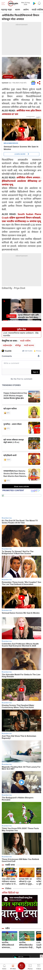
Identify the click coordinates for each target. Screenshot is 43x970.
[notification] (39, 3)
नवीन (7, 928)
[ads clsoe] (41, 956)
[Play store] (34, 3)
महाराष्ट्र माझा (6, 9)
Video (8, 888)
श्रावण (17, 9)
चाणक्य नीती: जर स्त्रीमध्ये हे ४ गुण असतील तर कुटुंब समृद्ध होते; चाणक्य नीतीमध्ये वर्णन (26, 881)
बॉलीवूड (18, 345)
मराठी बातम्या (29, 345)
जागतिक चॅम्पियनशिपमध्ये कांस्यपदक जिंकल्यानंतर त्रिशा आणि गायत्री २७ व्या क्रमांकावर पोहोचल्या (9, 945)
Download (8, 77)
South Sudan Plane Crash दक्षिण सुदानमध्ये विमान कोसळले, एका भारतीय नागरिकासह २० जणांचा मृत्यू (21, 217)
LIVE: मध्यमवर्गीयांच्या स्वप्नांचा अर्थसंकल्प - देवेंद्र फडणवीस (20, 334)
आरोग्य (26, 9)
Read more (11, 316)
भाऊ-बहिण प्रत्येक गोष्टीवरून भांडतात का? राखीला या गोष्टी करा (9, 881)
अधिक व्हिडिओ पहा (10, 892)
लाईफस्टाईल (7, 345)
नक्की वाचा (10, 864)
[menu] (3, 3)
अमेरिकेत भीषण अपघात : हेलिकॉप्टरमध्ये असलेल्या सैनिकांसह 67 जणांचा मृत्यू (21, 181)
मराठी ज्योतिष (25, 340)
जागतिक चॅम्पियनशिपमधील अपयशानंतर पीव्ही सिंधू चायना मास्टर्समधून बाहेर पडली (26, 945)
